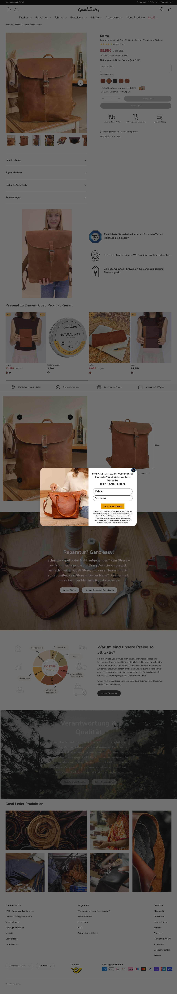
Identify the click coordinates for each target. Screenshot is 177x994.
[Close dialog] (133, 470)
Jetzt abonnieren (113, 506)
